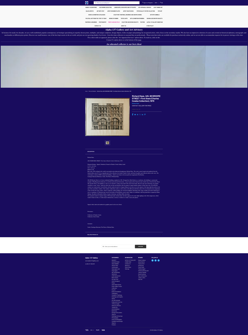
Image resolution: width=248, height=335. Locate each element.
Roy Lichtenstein (142, 276)
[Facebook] (132, 114)
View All (140, 279)
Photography (102, 22)
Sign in (145, 2)
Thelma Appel (141, 269)
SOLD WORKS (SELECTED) (105, 7)
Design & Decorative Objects (154, 18)
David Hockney (142, 274)
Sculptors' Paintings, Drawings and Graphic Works (128, 14)
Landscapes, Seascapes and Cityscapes (125, 7)
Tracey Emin (141, 263)
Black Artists (90, 11)
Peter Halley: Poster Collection (146, 11)
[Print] (137, 114)
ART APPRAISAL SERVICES (144, 7)
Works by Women (113, 18)
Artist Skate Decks (128, 11)
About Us (123, 26)
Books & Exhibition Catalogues (96, 14)
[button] (124, 151)
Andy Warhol (141, 262)
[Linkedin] (142, 114)
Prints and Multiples (114, 22)
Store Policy (150, 26)
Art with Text (100, 11)
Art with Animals (155, 14)
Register (150, 2)
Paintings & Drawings (91, 22)
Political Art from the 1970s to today (96, 18)
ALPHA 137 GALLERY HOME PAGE (155, 22)
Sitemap (127, 269)
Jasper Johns (141, 277)
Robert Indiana (142, 260)
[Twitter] (140, 114)
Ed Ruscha (141, 265)
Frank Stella (141, 267)
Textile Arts (124, 18)
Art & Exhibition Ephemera (137, 18)
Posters (142, 22)
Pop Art (160, 11)
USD (156, 2)
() (162, 2)
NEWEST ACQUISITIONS (91, 7)
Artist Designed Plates (113, 11)
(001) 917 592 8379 (91, 264)
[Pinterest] (145, 114)
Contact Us (97, 26)
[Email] (135, 114)
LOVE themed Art (158, 7)
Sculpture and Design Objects (130, 22)
